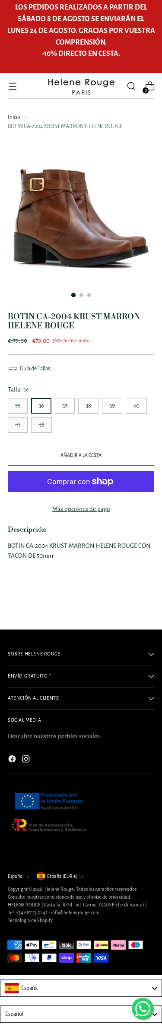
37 (64, 405)
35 (17, 405)
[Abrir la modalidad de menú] (12, 86)
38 (88, 405)
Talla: (18, 389)
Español (16, 876)
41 (17, 424)
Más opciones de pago (81, 509)
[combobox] (81, 988)
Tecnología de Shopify (30, 920)
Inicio (14, 117)
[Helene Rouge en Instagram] (27, 760)
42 (41, 424)
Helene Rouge (59, 889)
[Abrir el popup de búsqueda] (131, 86)
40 (136, 405)
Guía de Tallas (35, 369)
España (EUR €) (62, 876)
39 (112, 405)
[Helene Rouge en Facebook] (13, 760)
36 (41, 405)
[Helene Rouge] (81, 86)
